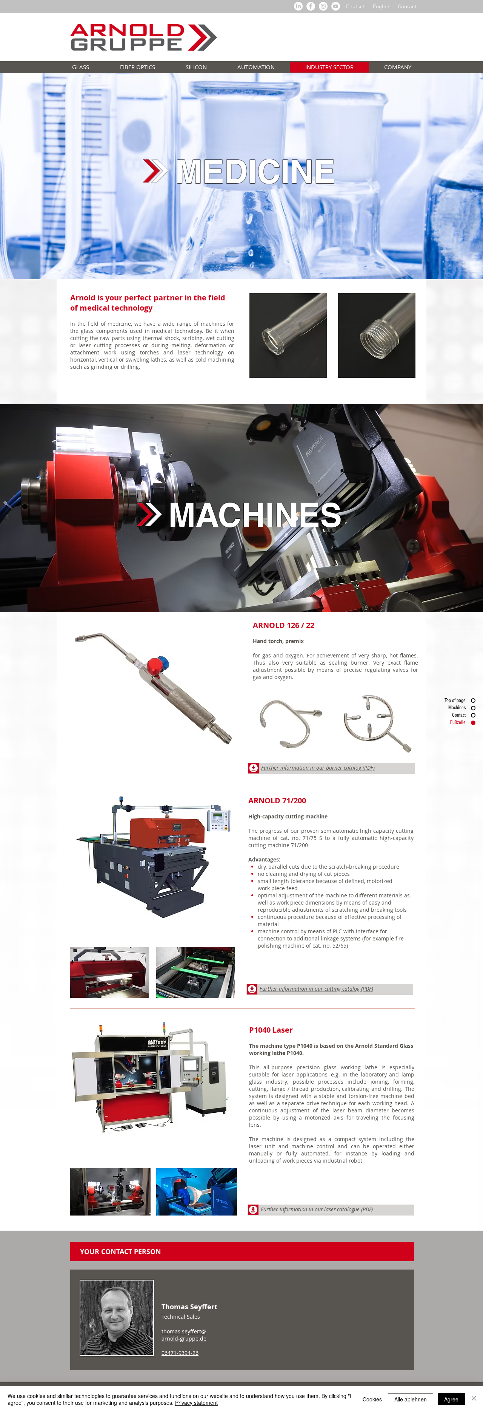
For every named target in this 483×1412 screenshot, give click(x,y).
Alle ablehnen (410, 1399)
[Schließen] (473, 1399)
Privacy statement (196, 1402)
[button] (288, 335)
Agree (451, 1399)
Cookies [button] (372, 1399)
